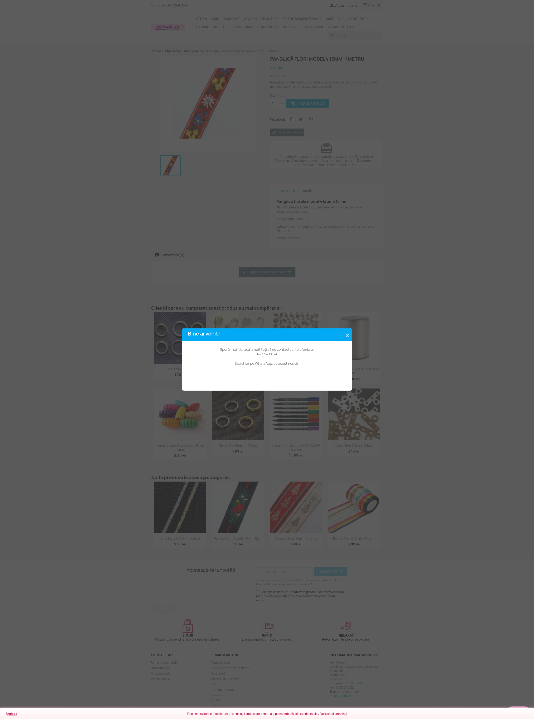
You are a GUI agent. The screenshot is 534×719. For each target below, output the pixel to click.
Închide (11, 713)
